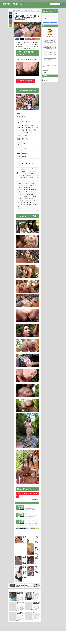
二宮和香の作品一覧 (32, 177)
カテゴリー (45, 18)
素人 (43, 79)
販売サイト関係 (45, 80)
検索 (50, 22)
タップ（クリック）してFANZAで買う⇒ (27, 495)
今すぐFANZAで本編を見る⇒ (26, 81)
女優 (15, 13)
